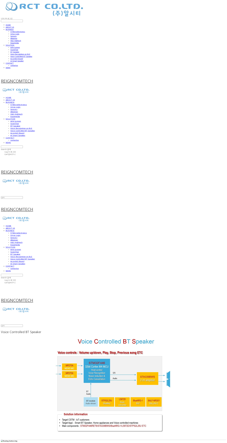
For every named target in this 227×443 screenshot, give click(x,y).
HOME (8, 25)
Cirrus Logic (14, 34)
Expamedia (14, 43)
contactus (14, 65)
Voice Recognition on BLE (20, 54)
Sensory (13, 36)
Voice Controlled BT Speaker (21, 56)
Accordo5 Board (16, 59)
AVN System (15, 47)
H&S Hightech (15, 41)
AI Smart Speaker (17, 61)
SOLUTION (10, 45)
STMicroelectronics (17, 32)
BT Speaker (14, 52)
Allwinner (13, 38)
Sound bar (14, 50)
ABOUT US (10, 27)
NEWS (8, 68)
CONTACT (10, 63)
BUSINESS (10, 29)
